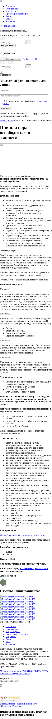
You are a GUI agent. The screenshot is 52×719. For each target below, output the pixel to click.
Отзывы (9, 19)
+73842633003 (27, 568)
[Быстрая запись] (10, 62)
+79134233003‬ (41, 568)
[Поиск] (2, 38)
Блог (8, 641)
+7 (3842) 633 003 (8, 26)
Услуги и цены (13, 11)
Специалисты (12, 9)
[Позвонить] (6, 63)
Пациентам (11, 636)
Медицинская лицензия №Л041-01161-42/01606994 (24, 671)
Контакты (10, 21)
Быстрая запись (8, 46)
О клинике (11, 6)
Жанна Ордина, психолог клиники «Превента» (22, 535)
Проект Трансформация (17, 14)
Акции (9, 16)
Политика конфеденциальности (15, 673)
